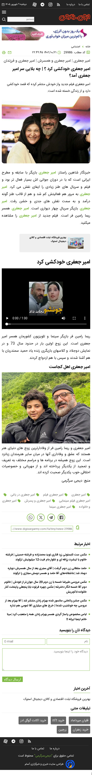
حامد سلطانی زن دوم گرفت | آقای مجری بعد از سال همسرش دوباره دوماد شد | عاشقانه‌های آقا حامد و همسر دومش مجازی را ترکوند (47, 571)
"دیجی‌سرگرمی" (43, 755)
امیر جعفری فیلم (53, 495)
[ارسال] (9, 52)
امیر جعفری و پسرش (38, 501)
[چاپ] (4, 52)
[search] (4, 19)
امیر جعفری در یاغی (23, 495)
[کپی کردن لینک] (77, 527)
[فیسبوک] (61, 517)
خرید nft (58, 720)
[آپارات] (35, 4)
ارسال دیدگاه (12, 679)
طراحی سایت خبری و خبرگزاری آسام (44, 764)
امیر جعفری (47, 173)
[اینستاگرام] (50, 4)
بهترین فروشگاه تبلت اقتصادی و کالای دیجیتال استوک (56, 699)
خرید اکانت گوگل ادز (33, 720)
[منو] (4, 12)
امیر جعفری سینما (60, 507)
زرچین (63, 729)
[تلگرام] (42, 4)
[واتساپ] (30, 517)
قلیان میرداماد (79, 720)
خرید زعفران (80, 729)
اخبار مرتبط (82, 544)
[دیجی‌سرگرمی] (74, 17)
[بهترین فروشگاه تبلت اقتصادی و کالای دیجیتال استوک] (76, 243)
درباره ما (71, 4)
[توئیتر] (41, 517)
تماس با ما (84, 4)
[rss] (58, 4)
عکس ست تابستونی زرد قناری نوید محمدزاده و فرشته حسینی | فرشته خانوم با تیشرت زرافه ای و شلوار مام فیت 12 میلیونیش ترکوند (46, 557)
